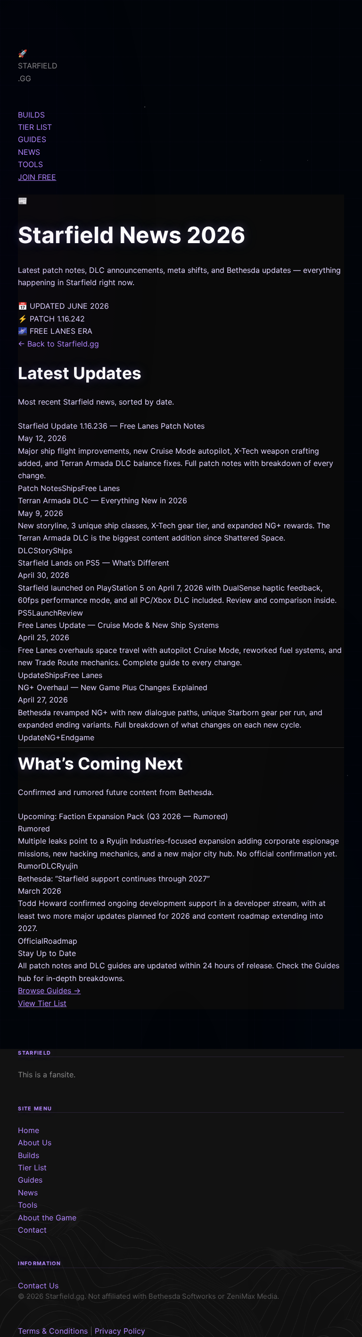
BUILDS (31, 114)
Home (28, 1130)
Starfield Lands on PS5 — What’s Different (93, 562)
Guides (30, 1180)
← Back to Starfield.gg (58, 343)
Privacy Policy (120, 1331)
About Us (34, 1142)
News (28, 1192)
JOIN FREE (37, 177)
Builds (28, 1155)
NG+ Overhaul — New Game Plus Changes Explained (112, 687)
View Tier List (42, 1003)
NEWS (29, 152)
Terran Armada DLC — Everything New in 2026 (102, 500)
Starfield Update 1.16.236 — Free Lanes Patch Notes (111, 426)
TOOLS (30, 164)
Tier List (32, 1167)
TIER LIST (35, 127)
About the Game (47, 1217)
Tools (27, 1205)
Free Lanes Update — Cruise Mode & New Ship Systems (118, 625)
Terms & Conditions (53, 1331)
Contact (32, 1230)
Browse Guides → (49, 990)
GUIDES (32, 139)
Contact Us (38, 1285)
